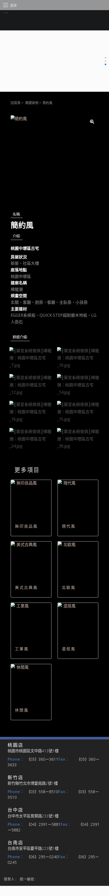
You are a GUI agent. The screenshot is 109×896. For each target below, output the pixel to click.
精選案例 (32, 103)
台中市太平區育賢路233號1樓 (33, 816)
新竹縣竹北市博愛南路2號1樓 (33, 783)
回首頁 (16, 103)
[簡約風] (54, 159)
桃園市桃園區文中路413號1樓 (33, 751)
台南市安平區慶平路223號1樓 (33, 848)
